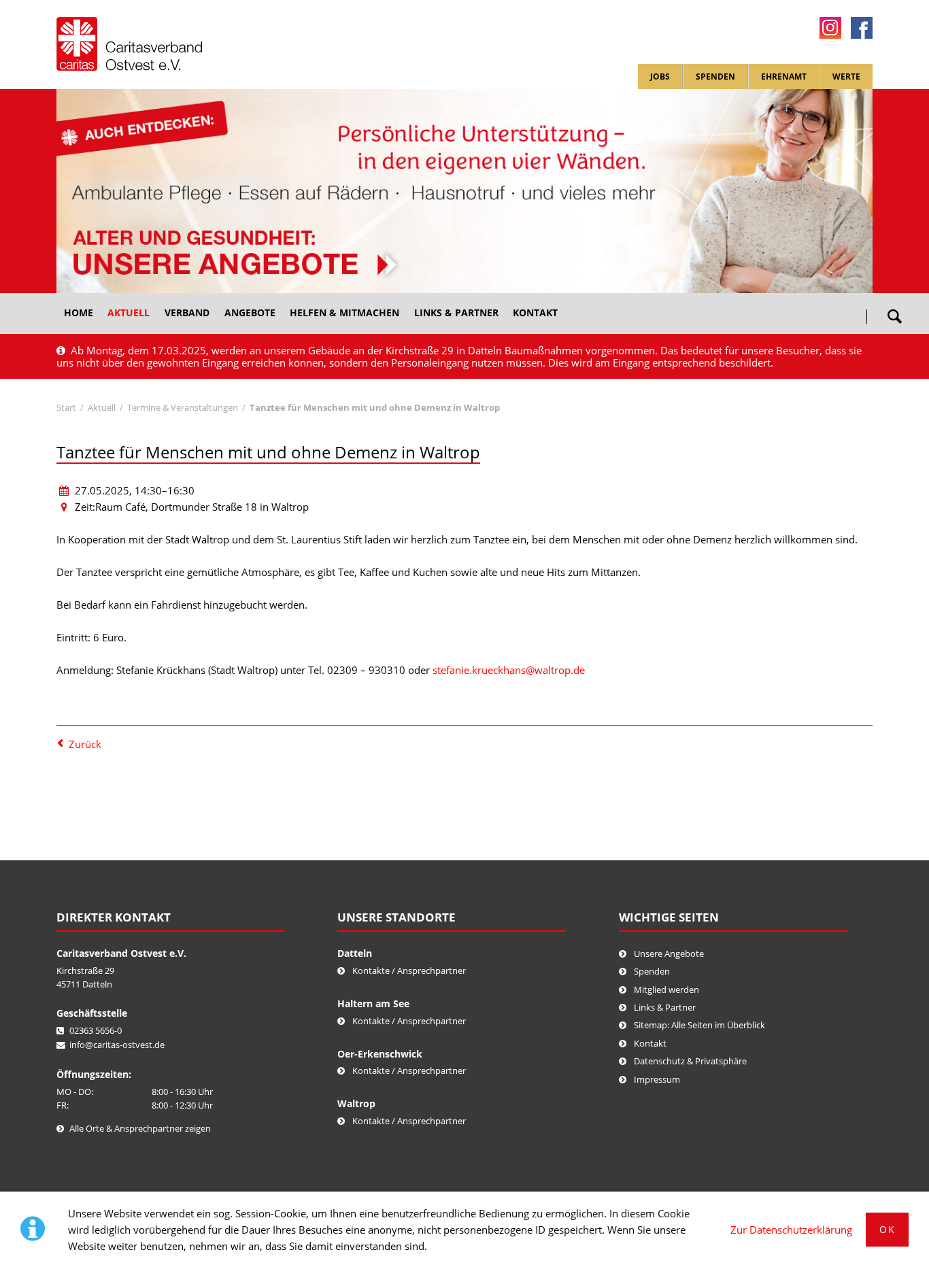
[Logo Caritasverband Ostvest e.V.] (129, 44)
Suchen (894, 311)
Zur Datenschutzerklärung (791, 1229)
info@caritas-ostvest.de (117, 1044)
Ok (887, 1229)
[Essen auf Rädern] (464, 191)
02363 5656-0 (95, 1030)
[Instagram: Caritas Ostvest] (830, 28)
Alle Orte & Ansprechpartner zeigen (140, 1128)
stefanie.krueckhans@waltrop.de (509, 670)
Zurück (85, 744)
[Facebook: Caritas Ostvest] (862, 28)
